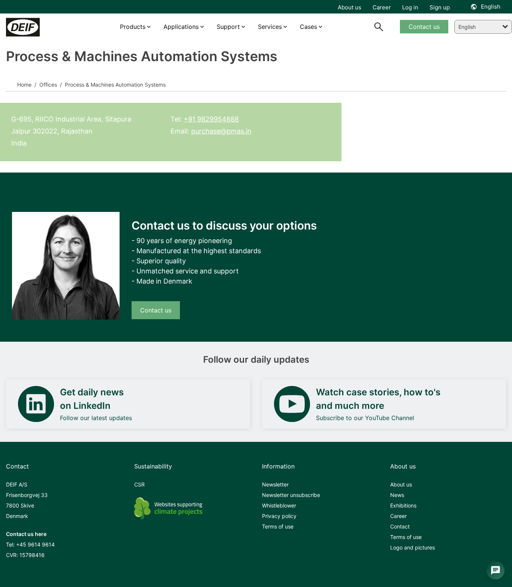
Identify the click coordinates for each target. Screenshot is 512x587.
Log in (410, 7)
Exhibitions (403, 505)
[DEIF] (37, 27)
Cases (308, 26)
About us (401, 484)
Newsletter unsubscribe (291, 495)
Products (132, 26)
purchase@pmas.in (221, 131)
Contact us (155, 310)
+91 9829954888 (211, 119)
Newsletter (275, 484)
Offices (47, 84)
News (397, 495)
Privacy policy (279, 516)
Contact (400, 526)
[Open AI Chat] (496, 570)
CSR (139, 484)
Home (24, 84)
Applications (181, 26)
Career (398, 516)
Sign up (440, 7)
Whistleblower (279, 505)
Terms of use (277, 526)
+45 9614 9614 (35, 544)
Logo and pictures (412, 547)
